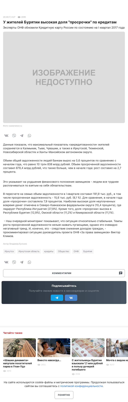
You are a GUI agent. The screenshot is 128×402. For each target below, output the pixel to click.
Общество (63, 251)
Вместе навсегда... (49, 360)
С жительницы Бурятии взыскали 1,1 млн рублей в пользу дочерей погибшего (87, 365)
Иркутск (9, 251)
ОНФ (76, 251)
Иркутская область (29, 251)
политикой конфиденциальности (81, 386)
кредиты (48, 251)
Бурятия (87, 251)
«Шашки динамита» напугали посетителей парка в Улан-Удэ (17, 363)
